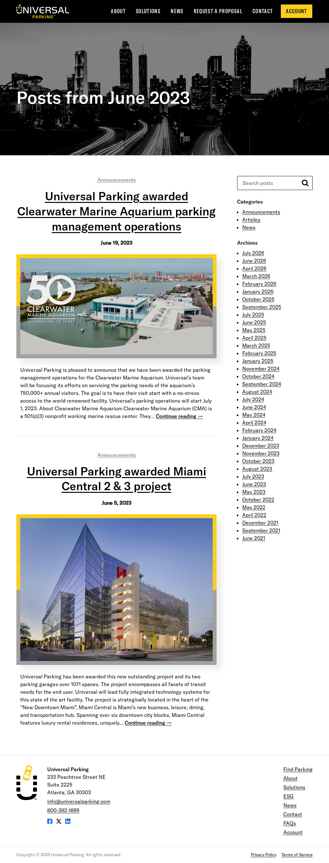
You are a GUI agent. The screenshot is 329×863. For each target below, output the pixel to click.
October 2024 (258, 376)
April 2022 (254, 515)
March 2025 (256, 345)
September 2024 (261, 384)
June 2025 (254, 322)
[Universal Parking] (26, 782)
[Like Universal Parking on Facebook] (49, 822)
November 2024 (261, 368)
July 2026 (253, 253)
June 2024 (254, 407)
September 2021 (261, 530)
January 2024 (257, 438)
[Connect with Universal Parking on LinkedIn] (67, 822)
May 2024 (253, 415)
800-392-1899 (63, 810)
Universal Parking (42, 11)
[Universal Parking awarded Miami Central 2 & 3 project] (116, 589)
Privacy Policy (263, 854)
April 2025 (254, 338)
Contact (263, 11)
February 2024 (259, 430)
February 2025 (259, 353)
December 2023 (260, 445)
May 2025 (253, 330)
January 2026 (257, 291)
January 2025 (257, 361)
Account (296, 11)
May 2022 (253, 507)
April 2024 (254, 422)
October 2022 (258, 499)
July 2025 (253, 314)
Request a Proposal (218, 11)
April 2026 (254, 268)
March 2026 (256, 276)
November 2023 (261, 453)
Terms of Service (297, 854)
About (118, 11)
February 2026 (259, 284)
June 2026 (254, 260)
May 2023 (253, 492)
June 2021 (253, 538)
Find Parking (298, 769)
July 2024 (253, 399)
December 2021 (260, 522)
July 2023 (253, 476)
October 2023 (258, 461)
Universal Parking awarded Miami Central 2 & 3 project (116, 478)
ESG (288, 796)
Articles (251, 219)
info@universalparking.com (78, 801)
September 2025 (261, 307)
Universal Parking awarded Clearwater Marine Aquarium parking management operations (116, 211)
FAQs (289, 823)
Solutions (148, 11)
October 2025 (258, 299)
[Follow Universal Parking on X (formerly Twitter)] (58, 822)
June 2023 (254, 484)
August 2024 (257, 391)
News (177, 11)
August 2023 (257, 469)
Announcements (116, 180)
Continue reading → (179, 416)
